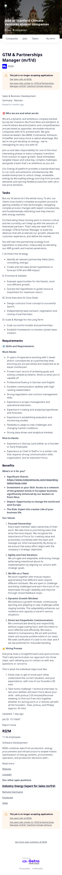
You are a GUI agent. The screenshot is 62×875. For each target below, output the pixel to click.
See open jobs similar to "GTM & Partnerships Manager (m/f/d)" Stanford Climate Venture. (32, 85)
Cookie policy (37, 868)
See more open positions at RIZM (31, 842)
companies (12, 38)
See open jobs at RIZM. (21, 79)
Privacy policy (24, 868)
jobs (25, 38)
